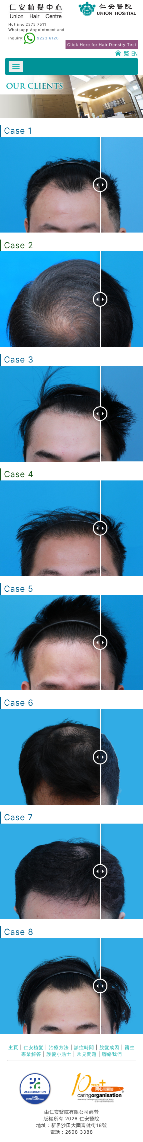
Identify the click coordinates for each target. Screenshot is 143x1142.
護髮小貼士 (59, 1054)
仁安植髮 (34, 1047)
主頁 (13, 1047)
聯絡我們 (112, 1054)
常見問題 (87, 1054)
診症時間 (84, 1047)
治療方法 (59, 1047)
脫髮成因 (109, 1047)
